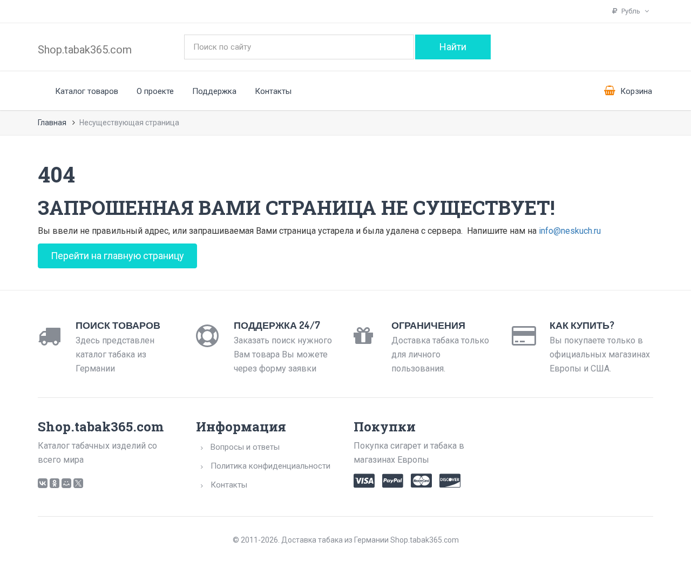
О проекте (155, 91)
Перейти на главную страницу (117, 255)
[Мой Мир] (66, 483)
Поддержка (214, 91)
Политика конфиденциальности (270, 466)
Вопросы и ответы (245, 447)
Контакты (273, 91)
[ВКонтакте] (43, 483)
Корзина (635, 91)
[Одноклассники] (54, 483)
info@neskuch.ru (570, 231)
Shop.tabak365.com (85, 49)
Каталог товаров (86, 91)
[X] (78, 483)
